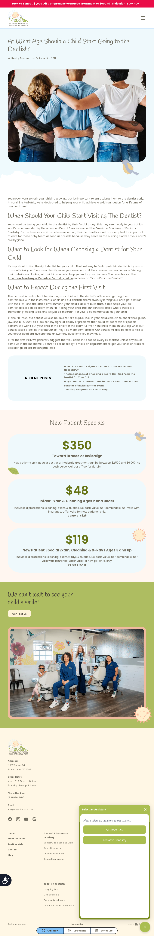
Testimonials (15, 844)
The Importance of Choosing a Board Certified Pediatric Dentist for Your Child (99, 375)
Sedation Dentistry (54, 884)
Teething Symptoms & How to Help (86, 389)
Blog (10, 855)
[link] (18, 18)
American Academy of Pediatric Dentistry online (40, 278)
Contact (12, 849)
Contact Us (19, 613)
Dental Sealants (52, 848)
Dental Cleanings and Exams (59, 842)
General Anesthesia (54, 900)
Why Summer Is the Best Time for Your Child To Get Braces (101, 381)
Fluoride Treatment (54, 853)
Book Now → (135, 3)
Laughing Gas (51, 889)
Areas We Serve (16, 838)
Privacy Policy (76, 924)
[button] (142, 18)
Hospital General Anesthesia (59, 905)
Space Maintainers (54, 859)
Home (11, 833)
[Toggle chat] (145, 927)
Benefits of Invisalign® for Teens (84, 385)
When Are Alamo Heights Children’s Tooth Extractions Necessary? (98, 368)
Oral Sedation (51, 894)
